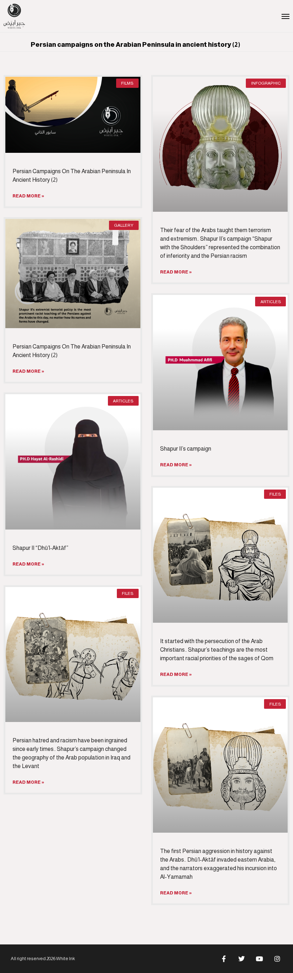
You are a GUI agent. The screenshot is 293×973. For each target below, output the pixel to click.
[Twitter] (241, 959)
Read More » (28, 196)
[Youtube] (259, 959)
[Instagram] (277, 959)
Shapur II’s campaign (185, 449)
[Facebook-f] (223, 959)
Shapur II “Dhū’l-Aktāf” (40, 548)
